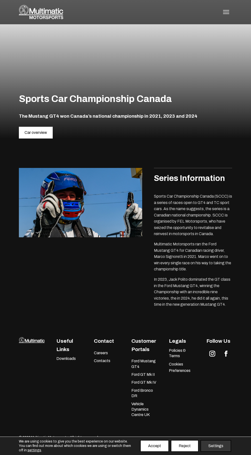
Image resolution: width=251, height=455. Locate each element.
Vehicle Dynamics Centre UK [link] (140, 409)
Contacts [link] (102, 361)
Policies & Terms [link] (177, 353)
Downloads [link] (66, 358)
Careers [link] (101, 353)
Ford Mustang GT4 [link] (143, 363)
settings (34, 450)
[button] (212, 354)
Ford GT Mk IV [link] (143, 382)
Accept (154, 446)
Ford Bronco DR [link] (142, 393)
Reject (185, 446)
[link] (41, 18)
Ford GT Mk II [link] (143, 374)
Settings (215, 446)
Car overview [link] (36, 132)
